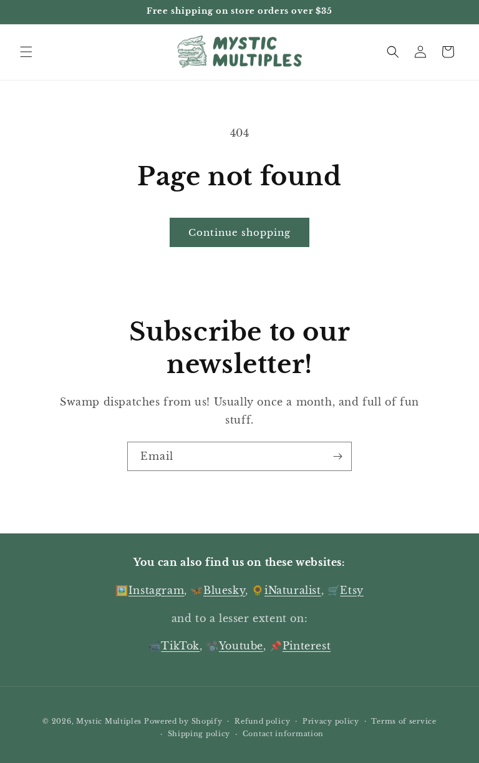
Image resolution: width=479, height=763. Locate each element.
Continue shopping (239, 232)
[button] (26, 52)
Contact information (283, 733)
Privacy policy (330, 721)
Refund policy (262, 721)
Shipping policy (199, 733)
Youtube (241, 645)
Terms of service (403, 721)
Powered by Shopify (183, 721)
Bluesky (224, 590)
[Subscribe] (337, 456)
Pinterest (307, 645)
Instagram (156, 590)
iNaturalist (292, 590)
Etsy (351, 590)
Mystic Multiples (109, 721)
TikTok (180, 645)
